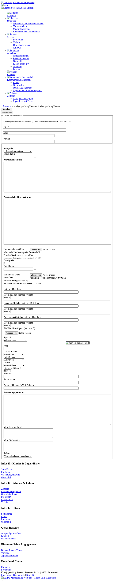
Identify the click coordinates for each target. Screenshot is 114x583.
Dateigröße (9, 260)
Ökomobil (6, 477)
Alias (5, 133)
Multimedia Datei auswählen (12, 276)
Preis (6, 345)
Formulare (6, 567)
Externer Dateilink (12, 289)
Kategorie (9, 148)
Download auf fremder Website (18, 295)
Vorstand (5, 553)
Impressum (6, 575)
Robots (7, 453)
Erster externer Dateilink (21, 303)
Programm (6, 472)
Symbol (7, 337)
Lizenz (7, 362)
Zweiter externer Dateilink (22, 317)
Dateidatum (9, 266)
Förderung (6, 569)
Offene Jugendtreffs (10, 474)
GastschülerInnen (9, 494)
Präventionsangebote (11, 491)
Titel (6, 127)
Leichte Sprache (26, 2)
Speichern (6, 109)
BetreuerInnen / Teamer (12, 550)
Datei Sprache (10, 351)
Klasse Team (7, 499)
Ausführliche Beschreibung (17, 197)
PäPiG (4, 516)
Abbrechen (7, 112)
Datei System (10, 357)
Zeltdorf (5, 489)
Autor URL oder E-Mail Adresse (19, 385)
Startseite (7, 106)
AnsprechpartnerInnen (11, 533)
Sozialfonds (6, 469)
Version (6, 138)
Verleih (4, 502)
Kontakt (5, 536)
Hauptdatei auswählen (14, 249)
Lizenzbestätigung (12, 368)
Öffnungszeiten (8, 538)
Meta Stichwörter (12, 440)
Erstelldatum (9, 154)
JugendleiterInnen (9, 555)
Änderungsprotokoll (14, 392)
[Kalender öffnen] (35, 157)
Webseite (8, 373)
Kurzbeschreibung (13, 159)
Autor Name (9, 379)
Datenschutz (19, 575)
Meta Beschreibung (13, 427)
